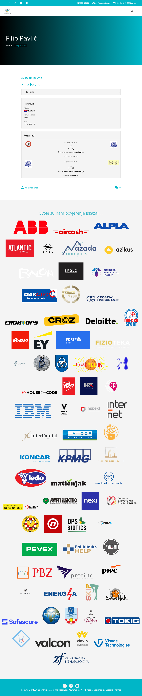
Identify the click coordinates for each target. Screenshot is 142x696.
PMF (26, 117)
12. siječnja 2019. (71, 142)
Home (9, 45)
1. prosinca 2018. (71, 162)
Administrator (31, 187)
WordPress (85, 689)
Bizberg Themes (113, 689)
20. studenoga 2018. (31, 77)
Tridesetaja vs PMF (71, 156)
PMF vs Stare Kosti (71, 175)
